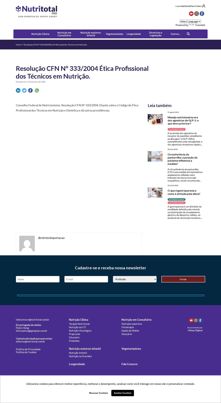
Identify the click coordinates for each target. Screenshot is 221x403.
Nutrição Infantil (78, 352)
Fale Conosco (130, 364)
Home (18, 44)
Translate (200, 24)
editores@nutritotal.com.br (30, 341)
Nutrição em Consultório (137, 319)
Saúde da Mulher (130, 330)
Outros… (176, 34)
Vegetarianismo (131, 348)
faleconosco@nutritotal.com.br (32, 319)
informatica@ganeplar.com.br (31, 330)
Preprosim (74, 334)
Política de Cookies (26, 352)
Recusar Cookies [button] (98, 393)
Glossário (74, 337)
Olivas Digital (195, 330)
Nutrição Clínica (78, 319)
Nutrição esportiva (132, 323)
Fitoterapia (128, 327)
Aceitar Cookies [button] (122, 393)
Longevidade (77, 364)
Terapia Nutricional (79, 323)
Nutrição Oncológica (80, 330)
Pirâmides (74, 340)
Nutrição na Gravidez (80, 356)
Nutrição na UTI (77, 327)
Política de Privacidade (28, 349)
